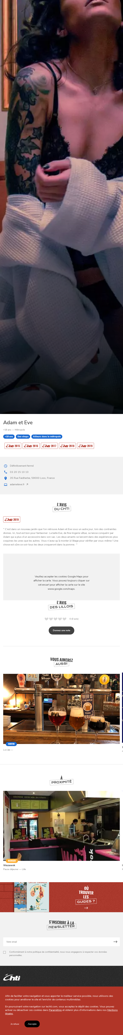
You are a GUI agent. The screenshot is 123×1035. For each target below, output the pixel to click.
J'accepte (32, 1024)
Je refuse (14, 1024)
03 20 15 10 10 (19, 472)
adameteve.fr (17, 484)
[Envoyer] (115, 941)
